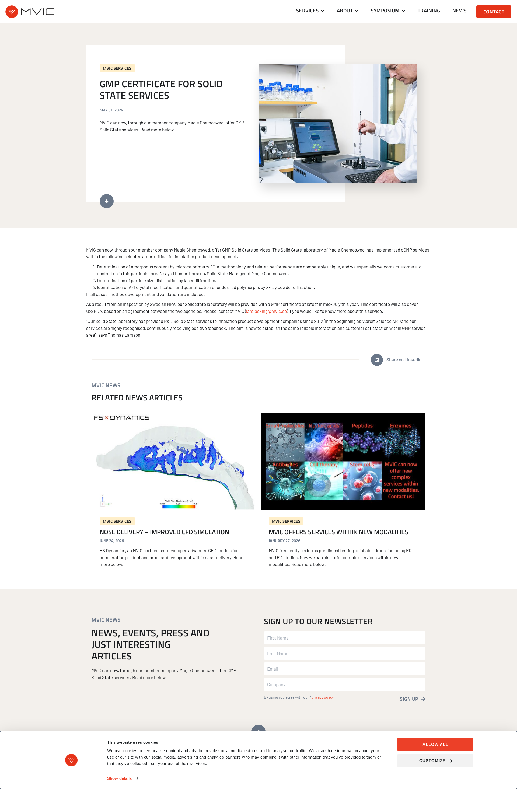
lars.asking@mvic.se (266, 311)
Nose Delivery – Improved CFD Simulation (164, 532)
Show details (119, 778)
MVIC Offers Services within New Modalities (338, 532)
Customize (432, 760)
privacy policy (322, 697)
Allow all (435, 744)
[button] (310, 10)
